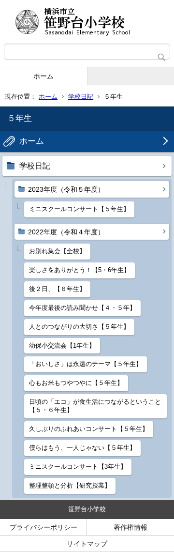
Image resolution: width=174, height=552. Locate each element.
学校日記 (80, 96)
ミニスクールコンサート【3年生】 (78, 466)
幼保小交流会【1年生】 (62, 345)
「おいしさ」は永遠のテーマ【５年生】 (85, 364)
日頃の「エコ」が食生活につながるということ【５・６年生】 (95, 406)
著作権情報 (130, 527)
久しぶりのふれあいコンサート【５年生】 (88, 428)
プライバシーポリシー (43, 527)
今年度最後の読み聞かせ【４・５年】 (82, 307)
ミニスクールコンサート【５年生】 (79, 209)
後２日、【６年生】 (57, 288)
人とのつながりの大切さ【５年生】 (79, 326)
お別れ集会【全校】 (57, 251)
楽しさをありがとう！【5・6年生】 (79, 270)
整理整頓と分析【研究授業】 (70, 485)
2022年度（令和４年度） (66, 232)
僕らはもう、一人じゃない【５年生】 (82, 447)
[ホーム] (87, 21)
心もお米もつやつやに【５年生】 (76, 382)
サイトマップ (87, 544)
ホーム (43, 76)
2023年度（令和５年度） (66, 189)
